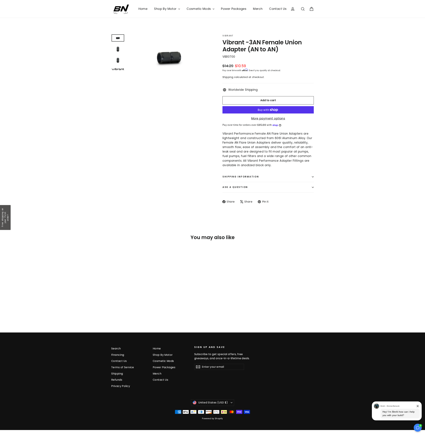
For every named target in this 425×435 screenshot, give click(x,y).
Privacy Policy (120, 386)
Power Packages (233, 9)
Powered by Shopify (212, 418)
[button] (5, 217)
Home (143, 9)
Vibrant (228, 35)
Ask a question (235, 187)
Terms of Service (122, 367)
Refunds (116, 380)
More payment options (268, 118)
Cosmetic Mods (199, 9)
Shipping (227, 77)
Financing (117, 355)
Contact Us (278, 9)
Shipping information (240, 176)
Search (116, 348)
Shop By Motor (165, 9)
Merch (257, 9)
